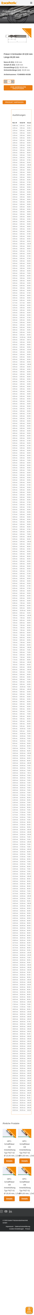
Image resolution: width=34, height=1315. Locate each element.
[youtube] (6, 1211)
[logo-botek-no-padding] (9, 2)
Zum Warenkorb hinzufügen (18, 87)
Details (9, 1161)
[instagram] (1, 1211)
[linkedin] (10, 1211)
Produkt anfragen (14, 102)
